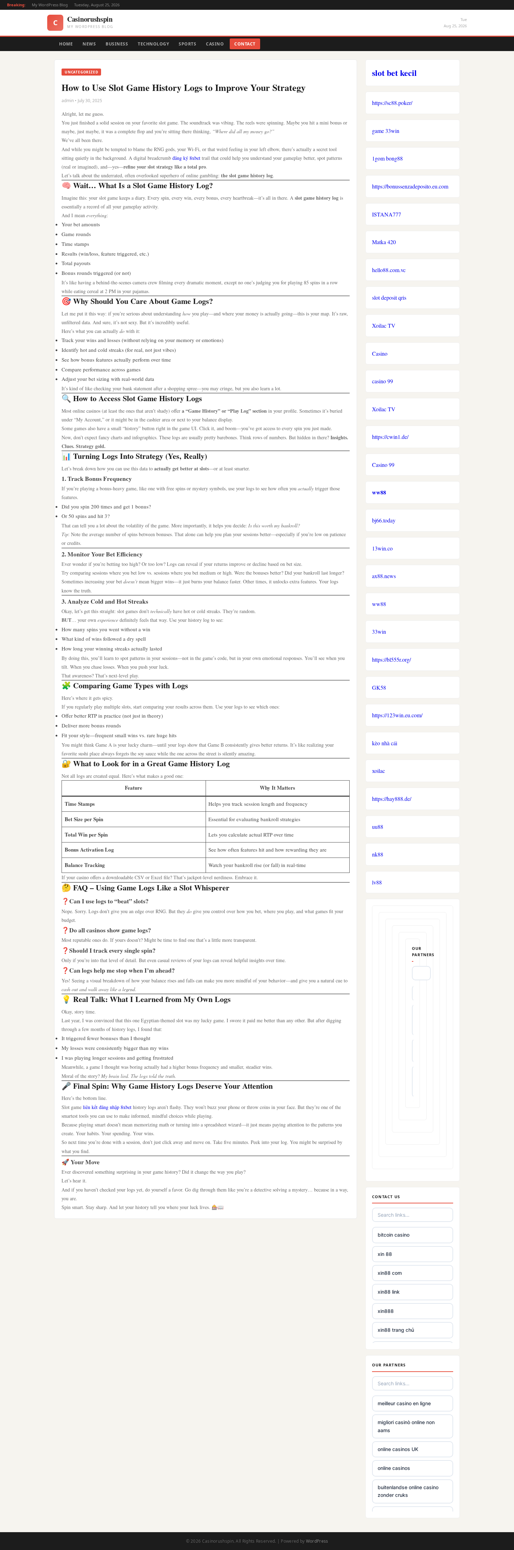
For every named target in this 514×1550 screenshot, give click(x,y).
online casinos (394, 1468)
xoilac (378, 770)
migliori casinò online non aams (406, 1426)
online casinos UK (398, 1449)
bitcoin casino (393, 1235)
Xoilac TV (383, 325)
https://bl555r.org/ (391, 659)
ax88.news (384, 576)
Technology (153, 44)
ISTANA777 (386, 214)
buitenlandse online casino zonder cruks (408, 1491)
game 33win (385, 130)
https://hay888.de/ (391, 798)
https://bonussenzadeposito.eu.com (410, 186)
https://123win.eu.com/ (397, 715)
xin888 (386, 1311)
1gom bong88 (387, 158)
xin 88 (385, 1254)
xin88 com (390, 1273)
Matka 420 (384, 242)
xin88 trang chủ (396, 1330)
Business (117, 44)
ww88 (379, 492)
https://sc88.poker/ (392, 102)
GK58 (379, 687)
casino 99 (382, 381)
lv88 (377, 882)
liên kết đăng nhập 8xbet (107, 1107)
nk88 (377, 854)
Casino (215, 44)
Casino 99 (383, 464)
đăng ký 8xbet (186, 158)
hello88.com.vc (389, 269)
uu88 (377, 826)
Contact (245, 44)
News (89, 44)
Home (66, 44)
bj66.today (383, 520)
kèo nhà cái (384, 743)
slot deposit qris (389, 297)
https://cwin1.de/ (390, 436)
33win (379, 631)
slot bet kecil (394, 72)
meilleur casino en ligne (404, 1403)
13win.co (382, 548)
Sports (187, 44)
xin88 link (389, 1292)
